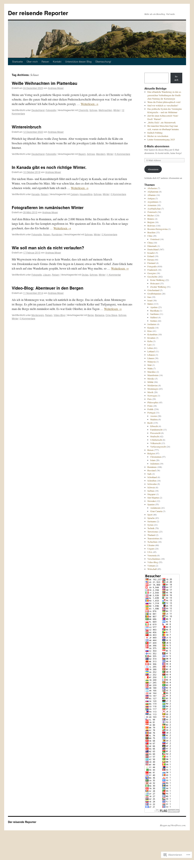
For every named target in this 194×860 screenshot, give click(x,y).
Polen (150, 405)
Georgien (151, 273)
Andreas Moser (56, 88)
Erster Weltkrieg (157, 279)
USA (149, 551)
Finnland (151, 262)
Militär (150, 381)
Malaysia (151, 361)
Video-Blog (59, 315)
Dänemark (152, 245)
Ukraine (151, 545)
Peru (149, 398)
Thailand (151, 534)
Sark (149, 473)
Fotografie (51, 110)
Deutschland (38, 110)
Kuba (149, 341)
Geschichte (152, 276)
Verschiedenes (153, 558)
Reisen (45, 61)
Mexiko (150, 378)
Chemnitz (83, 110)
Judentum (154, 463)
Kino (149, 330)
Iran (149, 296)
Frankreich (152, 269)
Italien (150, 303)
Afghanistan (152, 191)
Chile (149, 235)
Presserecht (155, 432)
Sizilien (153, 320)
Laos (149, 344)
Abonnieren (153, 169)
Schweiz (151, 487)
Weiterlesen (89, 104)
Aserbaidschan (154, 208)
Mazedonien (152, 375)
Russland (151, 470)
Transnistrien (153, 538)
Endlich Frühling (155, 132)
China (150, 242)
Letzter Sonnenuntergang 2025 (161, 139)
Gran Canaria (156, 511)
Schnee (93, 110)
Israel (149, 300)
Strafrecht (154, 436)
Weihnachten (105, 110)
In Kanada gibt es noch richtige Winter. (49, 167)
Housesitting (86, 194)
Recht (150, 422)
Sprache (151, 517)
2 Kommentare (109, 234)
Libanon (151, 354)
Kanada (35, 194)
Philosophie (152, 402)
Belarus (150, 218)
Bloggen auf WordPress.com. (173, 825)
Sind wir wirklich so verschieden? (162, 105)
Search (176, 78)
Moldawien (152, 385)
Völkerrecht (155, 443)
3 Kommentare (118, 194)
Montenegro (37, 315)
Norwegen (152, 395)
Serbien (150, 490)
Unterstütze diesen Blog (78, 61)
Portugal (151, 412)
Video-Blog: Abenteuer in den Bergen (47, 288)
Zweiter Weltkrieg (158, 286)
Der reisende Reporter (38, 13)
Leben (150, 347)
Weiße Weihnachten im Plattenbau (44, 83)
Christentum (155, 456)
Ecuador (151, 252)
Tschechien (152, 541)
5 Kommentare (122, 153)
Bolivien (151, 225)
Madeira (154, 419)
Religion (151, 453)
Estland (150, 256)
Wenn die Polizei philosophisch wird (163, 102)
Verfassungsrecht (158, 446)
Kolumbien (152, 334)
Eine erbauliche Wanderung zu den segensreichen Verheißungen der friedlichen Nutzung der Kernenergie (164, 95)
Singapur (151, 494)
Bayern (82, 153)
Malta (150, 368)
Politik (150, 409)
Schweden (152, 483)
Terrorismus (152, 531)
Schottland (152, 477)
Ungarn (150, 548)
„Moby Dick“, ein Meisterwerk (161, 122)
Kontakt (57, 61)
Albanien (151, 194)
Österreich (152, 211)
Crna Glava (111, 315)
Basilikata (154, 310)
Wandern (101, 153)
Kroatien (151, 337)
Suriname (151, 521)
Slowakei (151, 500)
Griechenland (153, 290)
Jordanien (151, 324)
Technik (150, 528)
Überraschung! (103, 61)
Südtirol (153, 317)
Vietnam (151, 565)
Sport (149, 514)
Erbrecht (154, 426)
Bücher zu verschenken (157, 136)
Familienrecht (156, 429)
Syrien (150, 524)
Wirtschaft (152, 568)
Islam (152, 460)
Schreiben (151, 480)
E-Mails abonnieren (156, 146)
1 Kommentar (114, 274)
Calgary (74, 194)
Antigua (151, 198)
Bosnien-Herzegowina (157, 228)
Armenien (151, 205)
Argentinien (152, 201)
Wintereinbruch (26, 127)
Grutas (85, 274)
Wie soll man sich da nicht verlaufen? (48, 247)
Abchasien (152, 188)
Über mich (32, 61)
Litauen (47, 274)
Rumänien (57, 234)
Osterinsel (154, 239)
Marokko (151, 371)
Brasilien (151, 232)
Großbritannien (154, 293)
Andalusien (155, 507)
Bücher (150, 215)
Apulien (153, 307)
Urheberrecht (156, 439)
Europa (150, 259)
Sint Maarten (153, 497)
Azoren (153, 415)
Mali (149, 364)
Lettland (151, 351)
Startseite (17, 61)
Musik (150, 392)
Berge (91, 315)
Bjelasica (99, 315)
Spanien (151, 504)
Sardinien (154, 313)
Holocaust (154, 283)
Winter (116, 110)
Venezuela (151, 555)
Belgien (150, 222)
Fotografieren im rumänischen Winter (48, 207)
